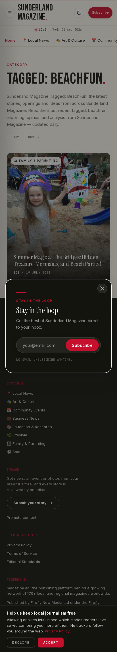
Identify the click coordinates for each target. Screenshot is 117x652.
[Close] (102, 288)
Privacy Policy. (57, 631)
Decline (21, 642)
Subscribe (82, 345)
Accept (50, 642)
